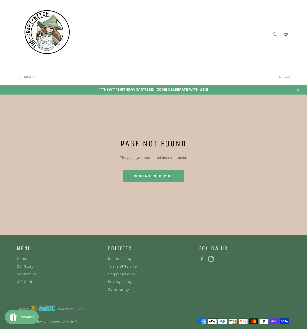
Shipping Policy (121, 274)
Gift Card (24, 281)
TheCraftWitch (38, 321)
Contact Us (26, 274)
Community (118, 289)
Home (22, 258)
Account (284, 77)
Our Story (25, 266)
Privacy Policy (119, 281)
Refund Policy (119, 258)
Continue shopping (153, 176)
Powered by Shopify (63, 321)
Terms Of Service (122, 266)
